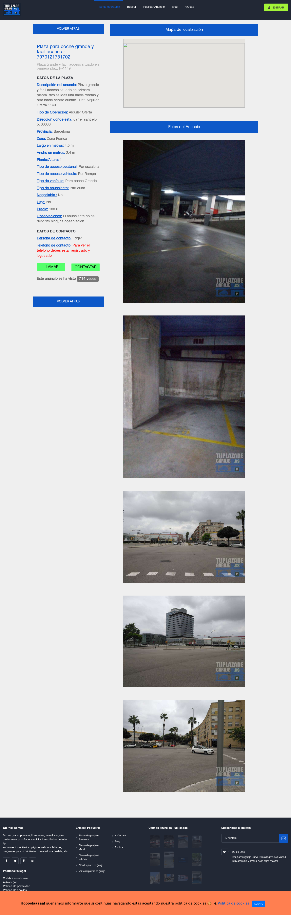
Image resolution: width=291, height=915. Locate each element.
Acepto (258, 903)
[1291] (169, 878)
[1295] (196, 860)
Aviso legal (9, 882)
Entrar (278, 8)
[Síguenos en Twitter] (15, 861)
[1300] (196, 842)
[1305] (155, 842)
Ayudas (189, 7)
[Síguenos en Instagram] (32, 861)
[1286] (183, 878)
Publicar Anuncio (154, 7)
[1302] (183, 842)
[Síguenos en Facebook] (6, 861)
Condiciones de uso (15, 878)
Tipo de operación (108, 7)
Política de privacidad (16, 886)
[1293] (155, 878)
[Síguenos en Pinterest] (24, 861)
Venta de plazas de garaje (92, 871)
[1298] (169, 860)
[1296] (183, 860)
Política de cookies (15, 890)
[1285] (196, 878)
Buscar (131, 7)
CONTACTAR (86, 267)
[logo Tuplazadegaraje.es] (12, 9)
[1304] (169, 842)
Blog (175, 7)
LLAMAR (51, 267)
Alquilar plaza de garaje (91, 865)
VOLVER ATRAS (68, 28)
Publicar (119, 847)
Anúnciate (120, 836)
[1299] (155, 860)
